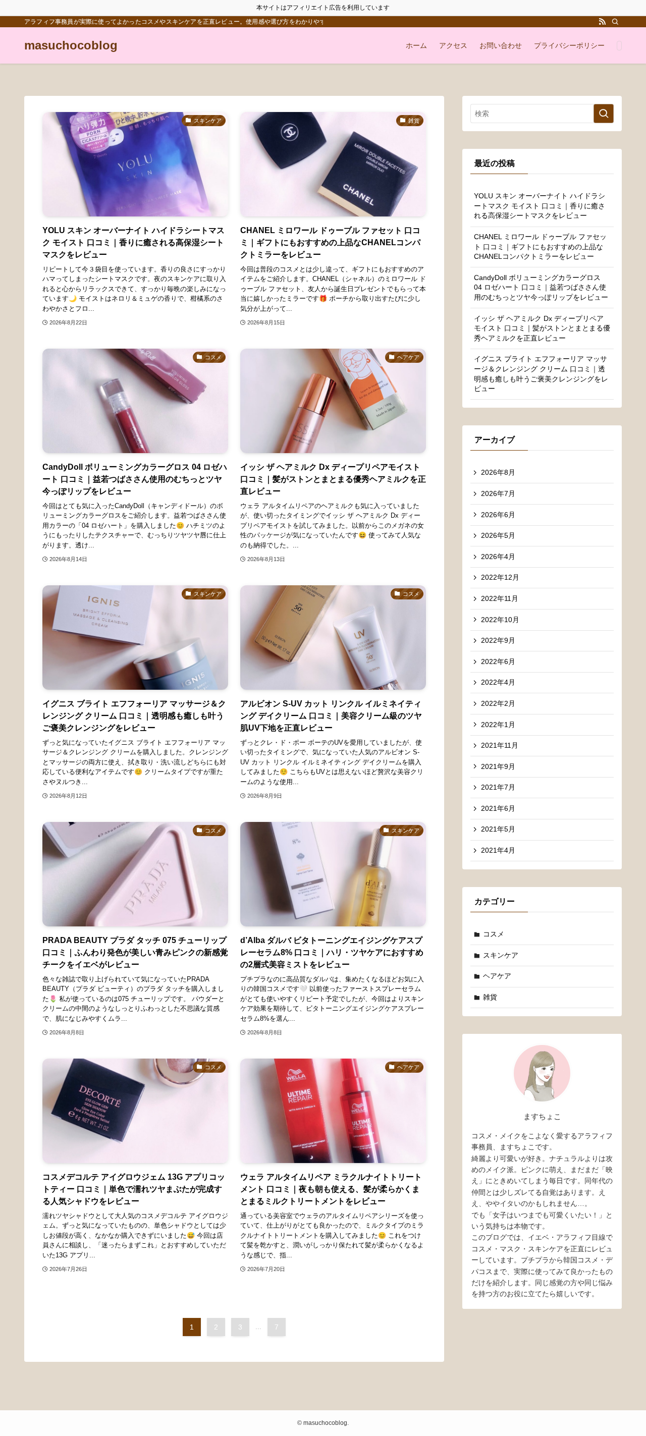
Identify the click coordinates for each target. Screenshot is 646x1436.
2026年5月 (498, 535)
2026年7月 (498, 493)
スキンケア (500, 955)
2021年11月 (499, 745)
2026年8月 (498, 472)
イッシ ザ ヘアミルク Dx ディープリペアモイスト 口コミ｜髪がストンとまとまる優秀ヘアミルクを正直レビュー (542, 328)
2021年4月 (498, 850)
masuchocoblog (71, 45)
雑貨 (490, 997)
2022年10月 (500, 620)
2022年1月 (498, 725)
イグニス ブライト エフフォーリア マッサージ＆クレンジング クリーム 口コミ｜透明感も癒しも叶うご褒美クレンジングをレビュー (541, 374)
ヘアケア (497, 976)
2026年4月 (498, 557)
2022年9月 (498, 640)
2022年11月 (499, 598)
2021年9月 (498, 766)
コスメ (493, 934)
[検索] (615, 21)
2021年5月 (498, 829)
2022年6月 (498, 661)
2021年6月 (498, 808)
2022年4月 (498, 682)
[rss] (602, 21)
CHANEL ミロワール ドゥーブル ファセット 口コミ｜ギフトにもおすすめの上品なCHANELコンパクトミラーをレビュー (540, 246)
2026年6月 (498, 515)
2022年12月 (500, 577)
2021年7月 (498, 787)
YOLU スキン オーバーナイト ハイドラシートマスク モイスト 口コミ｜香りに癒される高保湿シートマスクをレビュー (539, 205)
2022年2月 (498, 703)
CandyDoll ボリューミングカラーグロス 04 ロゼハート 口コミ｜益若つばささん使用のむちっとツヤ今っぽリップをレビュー (541, 287)
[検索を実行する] (604, 113)
